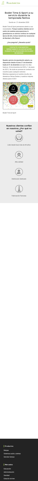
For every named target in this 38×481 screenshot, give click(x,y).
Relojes (6, 450)
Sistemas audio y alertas (12, 454)
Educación (7, 469)
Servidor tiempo (9, 457)
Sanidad (6, 475)
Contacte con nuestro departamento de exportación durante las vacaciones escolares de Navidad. (19, 50)
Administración (9, 472)
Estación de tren (9, 479)
